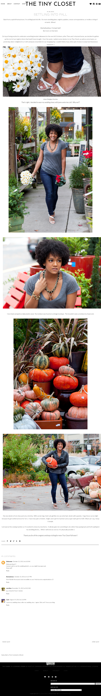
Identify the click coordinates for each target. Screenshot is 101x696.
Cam (7, 599)
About (9, 4)
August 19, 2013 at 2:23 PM (18, 599)
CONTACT (17, 4)
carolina (8, 588)
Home (3, 4)
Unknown (9, 561)
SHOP (24, 4)
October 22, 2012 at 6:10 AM (21, 561)
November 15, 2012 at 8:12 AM (21, 588)
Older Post (95, 642)
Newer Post (6, 642)
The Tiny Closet (43, 693)
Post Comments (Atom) (16, 655)
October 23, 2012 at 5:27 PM (23, 577)
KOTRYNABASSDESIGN (65, 693)
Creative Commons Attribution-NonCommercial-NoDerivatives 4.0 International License (62, 666)
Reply (7, 571)
